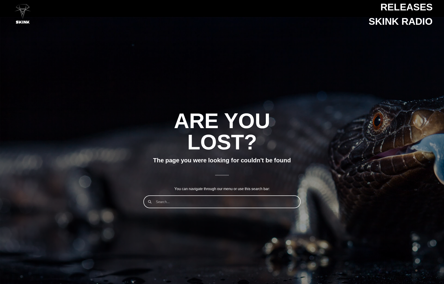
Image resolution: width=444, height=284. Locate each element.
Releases (406, 7)
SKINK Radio (401, 21)
